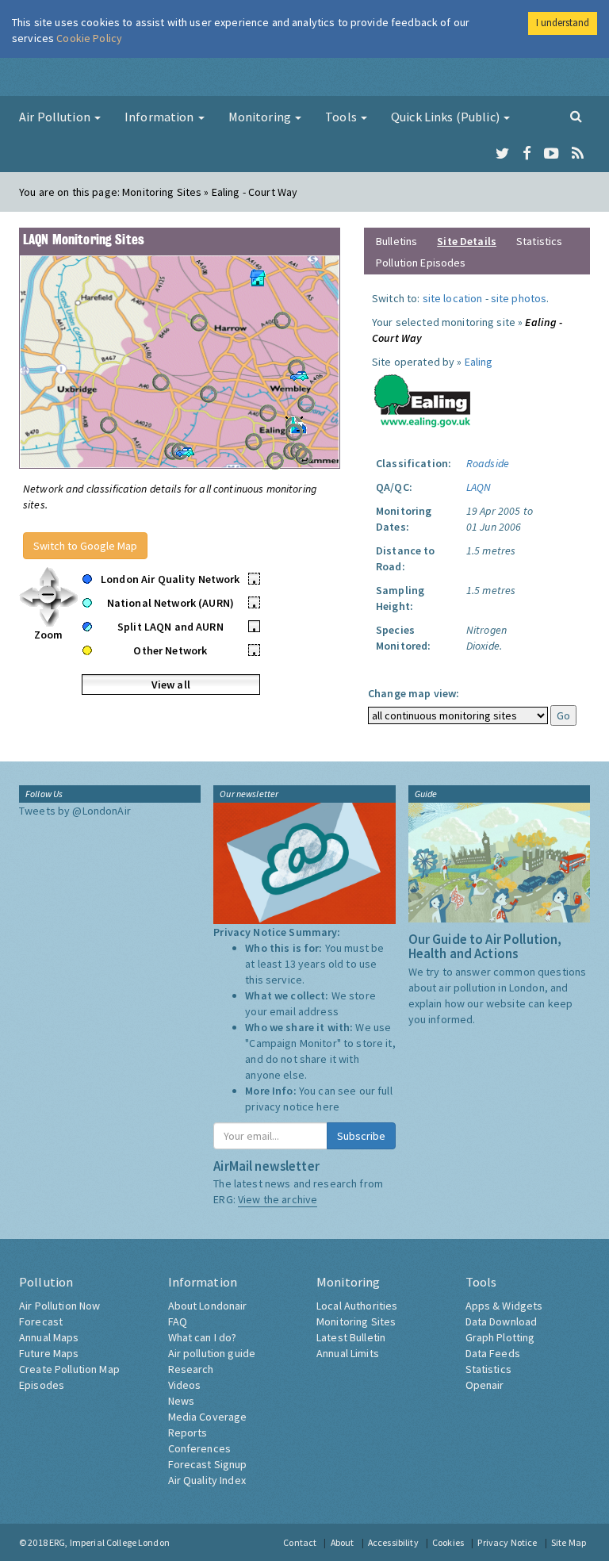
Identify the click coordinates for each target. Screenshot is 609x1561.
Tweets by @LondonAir (75, 811)
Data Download (501, 1321)
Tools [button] (342, 117)
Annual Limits (347, 1353)
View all (170, 684)
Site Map (568, 1542)
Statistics (539, 241)
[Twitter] (502, 153)
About (342, 1542)
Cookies (448, 1542)
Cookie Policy (89, 38)
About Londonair (207, 1305)
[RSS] (577, 153)
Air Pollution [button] (56, 117)
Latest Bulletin (350, 1337)
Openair (484, 1385)
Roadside (487, 463)
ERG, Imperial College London (109, 1542)
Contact (299, 1542)
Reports (188, 1432)
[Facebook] (527, 153)
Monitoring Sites (356, 1321)
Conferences (200, 1448)
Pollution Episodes (421, 262)
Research (191, 1369)
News (181, 1401)
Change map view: (413, 693)
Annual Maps (49, 1337)
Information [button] (160, 117)
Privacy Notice (507, 1542)
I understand (562, 22)
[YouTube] (551, 153)
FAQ (177, 1321)
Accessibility (393, 1542)
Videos (184, 1385)
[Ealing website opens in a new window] (422, 397)
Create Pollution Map (69, 1369)
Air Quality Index (207, 1480)
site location (453, 298)
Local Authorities (356, 1305)
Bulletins (396, 241)
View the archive (277, 1199)
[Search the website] (576, 115)
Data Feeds (492, 1353)
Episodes (41, 1385)
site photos (519, 298)
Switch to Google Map (85, 546)
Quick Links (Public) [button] (446, 117)
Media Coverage (207, 1417)
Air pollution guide (212, 1353)
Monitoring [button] (261, 117)
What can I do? (202, 1337)
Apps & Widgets (504, 1305)
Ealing (479, 362)
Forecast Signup (207, 1464)
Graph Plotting (500, 1337)
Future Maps (49, 1353)
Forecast (41, 1321)
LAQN (479, 487)
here (327, 1106)
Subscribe (361, 1136)
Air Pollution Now (59, 1305)
